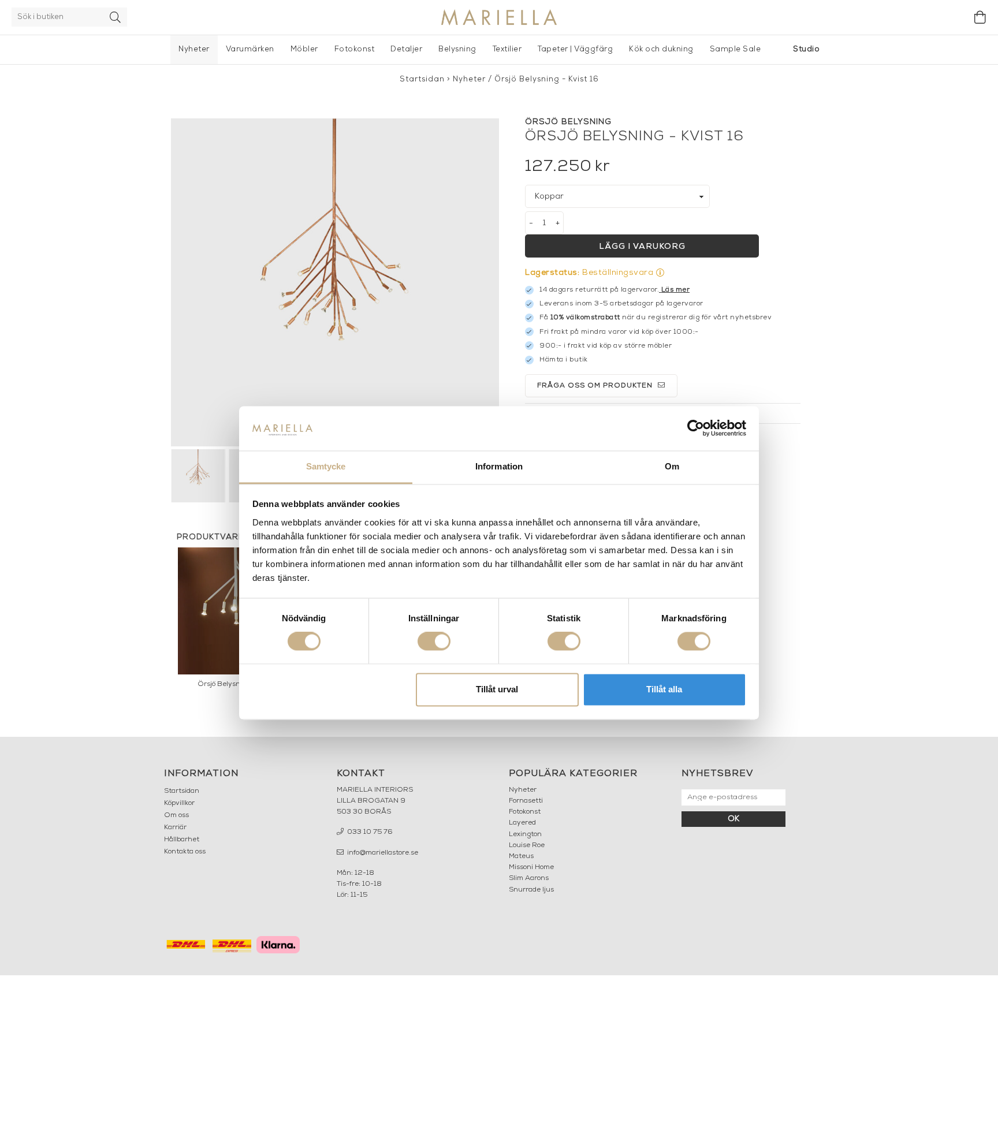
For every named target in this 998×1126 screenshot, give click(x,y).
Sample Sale (735, 49)
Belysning (457, 49)
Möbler (304, 49)
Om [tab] (672, 466)
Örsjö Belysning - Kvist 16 (546, 79)
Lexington (525, 834)
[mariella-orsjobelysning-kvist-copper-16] (335, 282)
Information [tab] (499, 466)
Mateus (521, 856)
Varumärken (250, 49)
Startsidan (422, 79)
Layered (522, 822)
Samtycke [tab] (326, 466)
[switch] (434, 641)
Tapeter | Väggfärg (575, 49)
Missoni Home (531, 867)
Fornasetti (526, 800)
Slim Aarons (529, 878)
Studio (806, 49)
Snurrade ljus (531, 889)
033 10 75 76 (369, 832)
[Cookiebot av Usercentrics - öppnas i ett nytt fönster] (695, 428)
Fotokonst (354, 49)
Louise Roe (527, 845)
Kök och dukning (661, 49)
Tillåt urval (497, 689)
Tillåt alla (664, 689)
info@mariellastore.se (381, 852)
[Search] (115, 17)
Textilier (507, 49)
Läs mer (675, 289)
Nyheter (194, 49)
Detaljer (406, 49)
